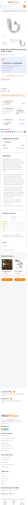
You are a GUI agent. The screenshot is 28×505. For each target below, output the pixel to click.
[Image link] (10, 415)
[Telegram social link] (8, 91)
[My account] (25, 2)
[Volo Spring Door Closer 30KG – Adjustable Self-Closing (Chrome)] (7, 264)
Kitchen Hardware (5, 443)
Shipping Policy (4, 467)
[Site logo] (13, 2)
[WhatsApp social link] (6, 91)
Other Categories (5, 450)
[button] (2, 25)
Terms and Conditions (6, 457)
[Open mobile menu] (1, 2)
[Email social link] (5, 91)
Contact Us (3, 476)
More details (22, 119)
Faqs (2, 473)
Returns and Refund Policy (7, 464)
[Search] (24, 6)
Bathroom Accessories (6, 445)
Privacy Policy (4, 462)
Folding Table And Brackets (7, 448)
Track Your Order (5, 478)
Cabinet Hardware (5, 435)
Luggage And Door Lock (6, 440)
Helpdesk (3, 483)
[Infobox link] (8, 392)
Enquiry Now (4, 481)
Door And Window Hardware (7, 438)
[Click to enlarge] (3, 35)
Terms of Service (5, 459)
